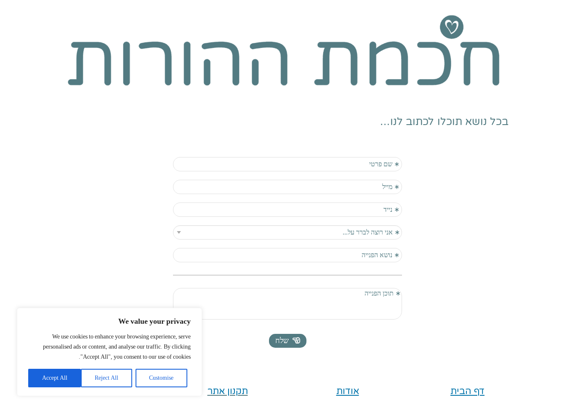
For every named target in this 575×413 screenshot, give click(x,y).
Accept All (54, 377)
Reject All (106, 377)
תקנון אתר (228, 391)
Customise (161, 377)
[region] (109, 352)
